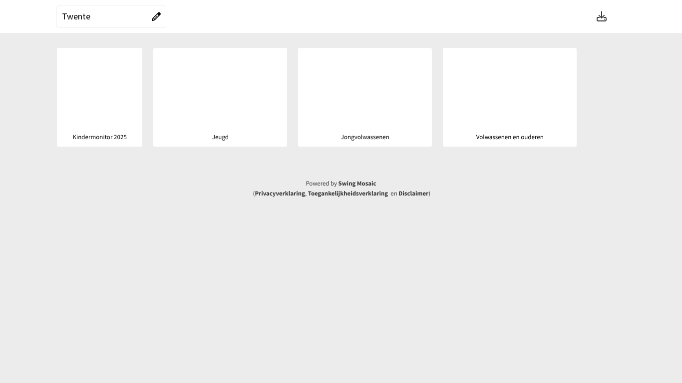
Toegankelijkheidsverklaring (348, 193)
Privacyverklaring (280, 193)
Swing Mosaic (357, 184)
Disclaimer (413, 193)
